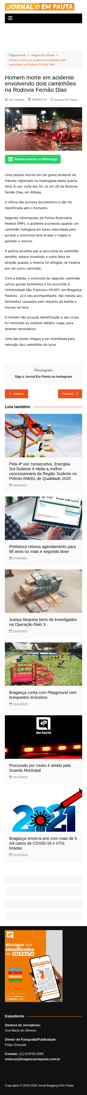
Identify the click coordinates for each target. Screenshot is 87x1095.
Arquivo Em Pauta (65, 99)
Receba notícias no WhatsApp (36, 159)
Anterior (19, 393)
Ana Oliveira (16, 99)
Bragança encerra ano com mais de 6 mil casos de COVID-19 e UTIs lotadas (43, 843)
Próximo (67, 393)
